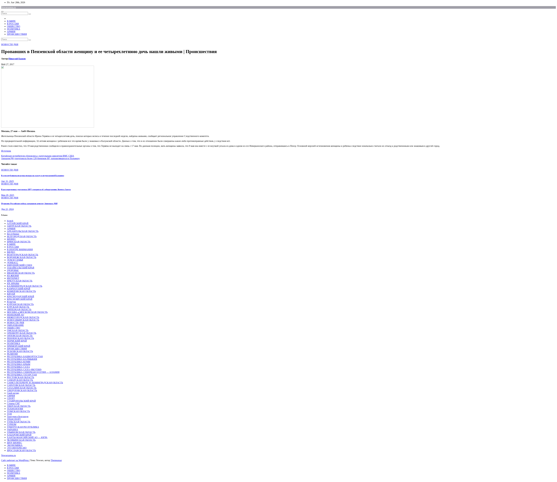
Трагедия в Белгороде (17, 416)
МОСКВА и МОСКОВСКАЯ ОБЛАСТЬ (27, 312)
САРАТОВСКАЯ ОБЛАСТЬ (21, 385)
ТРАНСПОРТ (14, 419)
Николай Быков (17, 58)
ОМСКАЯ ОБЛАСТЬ (17, 330)
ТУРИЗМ (11, 424)
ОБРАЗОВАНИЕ (15, 325)
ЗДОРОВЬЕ (13, 270)
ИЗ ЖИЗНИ (13, 275)
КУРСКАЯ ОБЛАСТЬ (18, 307)
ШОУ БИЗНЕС (14, 442)
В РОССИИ (13, 23)
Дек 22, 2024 (7, 209)
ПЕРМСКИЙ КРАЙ (17, 341)
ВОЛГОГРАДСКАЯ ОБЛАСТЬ (22, 254)
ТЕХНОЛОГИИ (15, 408)
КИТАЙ (11, 294)
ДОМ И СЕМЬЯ (15, 260)
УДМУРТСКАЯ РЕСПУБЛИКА (23, 427)
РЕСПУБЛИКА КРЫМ (18, 364)
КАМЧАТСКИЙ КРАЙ (18, 288)
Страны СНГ (13, 403)
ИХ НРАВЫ (13, 283)
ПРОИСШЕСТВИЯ (17, 34)
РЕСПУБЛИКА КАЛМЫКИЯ (22, 359)
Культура (11, 301)
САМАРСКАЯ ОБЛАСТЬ (20, 380)
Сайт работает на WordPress (15, 460)
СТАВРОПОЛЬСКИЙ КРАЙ (21, 401)
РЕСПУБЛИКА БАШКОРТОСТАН (25, 356)
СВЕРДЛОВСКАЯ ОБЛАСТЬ (22, 390)
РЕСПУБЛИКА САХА (18, 367)
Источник (6, 151)
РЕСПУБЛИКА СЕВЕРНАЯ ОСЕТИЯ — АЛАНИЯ (33, 372)
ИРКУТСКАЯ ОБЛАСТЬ (19, 281)
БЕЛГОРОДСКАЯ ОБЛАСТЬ (22, 236)
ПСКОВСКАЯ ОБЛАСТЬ (20, 351)
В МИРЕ (11, 21)
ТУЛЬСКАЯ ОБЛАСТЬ (18, 422)
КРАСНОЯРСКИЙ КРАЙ (19, 299)
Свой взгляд (13, 393)
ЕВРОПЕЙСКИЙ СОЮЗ (19, 265)
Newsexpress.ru (8, 7)
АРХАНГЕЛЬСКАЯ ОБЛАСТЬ (22, 231)
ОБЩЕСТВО (13, 26)
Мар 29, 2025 (7, 195)
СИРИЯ (11, 395)
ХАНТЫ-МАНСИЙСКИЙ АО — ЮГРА (27, 437)
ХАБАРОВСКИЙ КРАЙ (19, 435)
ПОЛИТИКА (13, 29)
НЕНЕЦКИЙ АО (15, 315)
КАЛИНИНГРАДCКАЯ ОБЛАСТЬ (24, 286)
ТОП (9, 414)
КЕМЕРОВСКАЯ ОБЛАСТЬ (21, 291)
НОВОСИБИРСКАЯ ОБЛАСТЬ (23, 320)
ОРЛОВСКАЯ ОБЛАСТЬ (19, 335)
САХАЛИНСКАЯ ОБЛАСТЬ (21, 388)
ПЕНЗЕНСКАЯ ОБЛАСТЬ (20, 338)
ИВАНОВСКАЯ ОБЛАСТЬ (21, 273)
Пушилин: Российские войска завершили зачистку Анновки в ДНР (29, 203)
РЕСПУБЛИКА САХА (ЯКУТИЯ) (24, 369)
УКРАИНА (12, 429)
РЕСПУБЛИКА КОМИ (18, 361)
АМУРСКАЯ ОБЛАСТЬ (19, 226)
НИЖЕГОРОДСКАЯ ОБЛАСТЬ (23, 317)
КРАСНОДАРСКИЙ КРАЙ (20, 296)
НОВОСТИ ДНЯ (9, 44)
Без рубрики (13, 234)
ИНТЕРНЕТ (13, 278)
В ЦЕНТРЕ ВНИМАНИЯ (20, 249)
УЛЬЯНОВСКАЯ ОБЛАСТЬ (21, 432)
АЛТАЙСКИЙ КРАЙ (17, 223)
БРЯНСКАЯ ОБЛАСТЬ (18, 241)
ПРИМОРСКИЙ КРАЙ (18, 346)
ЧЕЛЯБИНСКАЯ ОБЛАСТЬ (21, 440)
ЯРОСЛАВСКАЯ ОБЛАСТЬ (21, 450)
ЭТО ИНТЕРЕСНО (17, 448)
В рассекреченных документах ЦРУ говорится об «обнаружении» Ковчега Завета (36, 189)
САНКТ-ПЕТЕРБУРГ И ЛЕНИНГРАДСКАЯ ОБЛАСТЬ (35, 382)
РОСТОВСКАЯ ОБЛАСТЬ (20, 377)
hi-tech (10, 221)
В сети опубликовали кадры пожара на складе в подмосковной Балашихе (32, 175)
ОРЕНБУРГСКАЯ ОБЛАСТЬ (21, 333)
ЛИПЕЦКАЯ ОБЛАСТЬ (19, 309)
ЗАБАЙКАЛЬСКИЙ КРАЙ (20, 268)
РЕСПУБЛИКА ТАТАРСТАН (22, 375)
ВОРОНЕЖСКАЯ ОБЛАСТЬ (21, 257)
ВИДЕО (11, 252)
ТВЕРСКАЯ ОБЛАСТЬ (18, 406)
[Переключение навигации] (2, 11)
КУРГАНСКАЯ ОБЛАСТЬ (20, 304)
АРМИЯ (11, 31)
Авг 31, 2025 (7, 181)
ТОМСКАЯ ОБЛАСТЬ (18, 411)
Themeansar (56, 460)
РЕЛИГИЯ (12, 354)
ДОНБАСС (12, 262)
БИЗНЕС (11, 239)
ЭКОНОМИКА (14, 445)
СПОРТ (11, 398)
